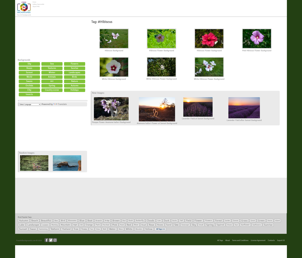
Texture (54, 229)
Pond (122, 225)
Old (81, 225)
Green (261, 220)
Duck (166, 220)
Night (75, 225)
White (129, 229)
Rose (151, 224)
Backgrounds (24, 60)
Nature (74, 81)
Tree (76, 229)
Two (91, 229)
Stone (229, 225)
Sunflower (245, 225)
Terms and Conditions (240, 240)
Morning (54, 225)
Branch (98, 220)
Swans (29, 81)
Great (253, 221)
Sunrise (74, 68)
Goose (235, 220)
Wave (121, 229)
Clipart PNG (36, 6)
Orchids (29, 85)
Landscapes (74, 72)
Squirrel (220, 224)
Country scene (52, 90)
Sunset (29, 72)
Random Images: (27, 152)
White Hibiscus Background (114, 79)
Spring (52, 85)
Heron (270, 221)
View (98, 229)
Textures (52, 68)
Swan (33, 229)
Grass (244, 220)
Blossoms (72, 220)
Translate (62, 104)
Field (188, 220)
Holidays (74, 90)
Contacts (271, 240)
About (227, 240)
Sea (52, 63)
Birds (74, 76)
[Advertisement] (165, 6)
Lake (21, 224)
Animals (52, 76)
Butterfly (140, 220)
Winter (52, 72)
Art (51, 81)
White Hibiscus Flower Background (161, 79)
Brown (116, 220)
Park (98, 225)
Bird (63, 220)
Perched (106, 225)
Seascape (185, 225)
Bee (56, 220)
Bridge (107, 221)
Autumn (74, 85)
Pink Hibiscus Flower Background (256, 50)
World (29, 76)
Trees (84, 229)
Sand (168, 224)
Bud (124, 221)
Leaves (45, 225)
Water (112, 229)
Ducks (174, 221)
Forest (218, 220)
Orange (89, 224)
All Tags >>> (160, 229)
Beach (34, 220)
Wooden (138, 229)
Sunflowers (257, 225)
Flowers (74, 63)
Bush (130, 220)
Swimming (43, 229)
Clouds (150, 220)
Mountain (65, 224)
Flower (198, 220)
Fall (181, 220)
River (136, 225)
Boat (89, 220)
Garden (227, 221)
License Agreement (258, 240)
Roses (29, 68)
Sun (236, 225)
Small (201, 225)
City (29, 90)
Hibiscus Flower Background (161, 50)
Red (129, 224)
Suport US (281, 240)
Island (277, 221)
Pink (114, 224)
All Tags (220, 240)
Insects (29, 94)
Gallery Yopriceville (38, 4)
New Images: (98, 93)
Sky (29, 63)
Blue (81, 220)
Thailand (66, 229)
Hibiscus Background (114, 50)
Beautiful (46, 220)
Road (143, 225)
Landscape (33, 224)
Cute (159, 221)
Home (34, 2)
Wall (104, 229)
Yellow (149, 229)
